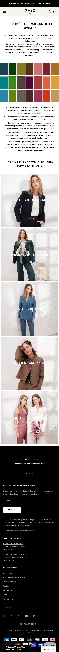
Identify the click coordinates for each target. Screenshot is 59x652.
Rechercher (8, 590)
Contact (6, 586)
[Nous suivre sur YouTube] (26, 615)
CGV (5, 603)
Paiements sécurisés (29, 460)
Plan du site (8, 608)
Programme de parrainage (14, 577)
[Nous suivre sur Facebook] (4, 615)
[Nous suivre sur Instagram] (11, 615)
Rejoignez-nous (9, 599)
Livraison (7, 595)
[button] (16, 648)
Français (46, 649)
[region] (29, 460)
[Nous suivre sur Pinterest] (19, 615)
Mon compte (8, 573)
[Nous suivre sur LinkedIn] (34, 615)
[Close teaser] (30, 643)
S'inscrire (12, 510)
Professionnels (9, 582)
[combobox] (48, 649)
